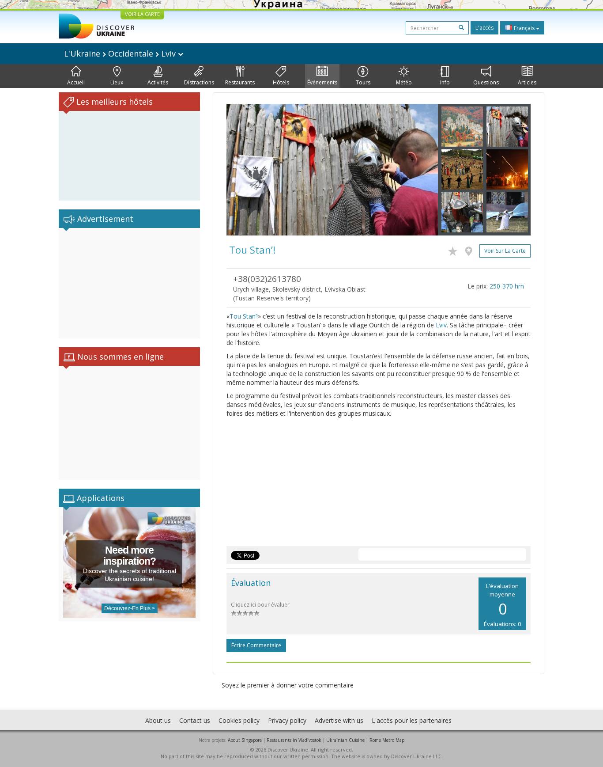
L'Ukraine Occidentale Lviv (121, 53)
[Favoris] (455, 249)
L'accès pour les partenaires (412, 720)
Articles (527, 82)
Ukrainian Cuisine (345, 740)
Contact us (194, 720)
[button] (242, 169)
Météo (404, 82)
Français (524, 28)
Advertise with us (339, 720)
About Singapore (245, 740)
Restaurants (240, 82)
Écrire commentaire (256, 645)
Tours (363, 82)
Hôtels (281, 82)
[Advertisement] (129, 283)
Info (445, 82)
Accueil (76, 82)
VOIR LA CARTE (142, 14)
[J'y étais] (471, 249)
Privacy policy (287, 720)
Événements (322, 82)
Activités (157, 82)
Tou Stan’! (244, 316)
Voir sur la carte (505, 250)
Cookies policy (239, 720)
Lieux (116, 82)
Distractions (199, 82)
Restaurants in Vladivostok (294, 740)
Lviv (441, 325)
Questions (486, 82)
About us (158, 720)
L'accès (484, 27)
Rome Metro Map (386, 740)
